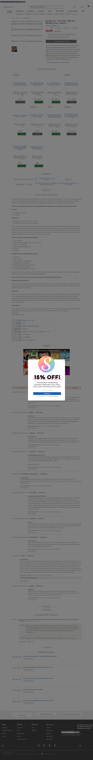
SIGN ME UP (47, 393)
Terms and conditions (53, 396)
